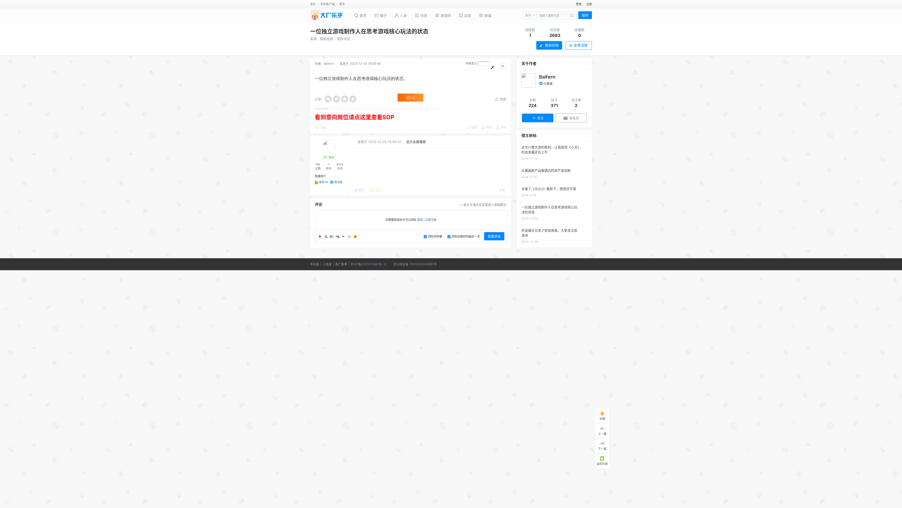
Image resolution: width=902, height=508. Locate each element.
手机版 (314, 264)
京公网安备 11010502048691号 (415, 264)
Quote (343, 236)
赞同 (361, 190)
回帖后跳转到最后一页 (466, 236)
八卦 (403, 15)
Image (331, 236)
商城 (487, 15)
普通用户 (320, 176)
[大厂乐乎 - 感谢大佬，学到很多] (327, 16)
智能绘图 (326, 39)
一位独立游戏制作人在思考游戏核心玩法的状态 (369, 31)
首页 (313, 4)
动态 (467, 15)
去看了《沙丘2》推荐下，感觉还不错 (548, 189)
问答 (423, 15)
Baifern (329, 63)
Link (337, 236)
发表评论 (494, 236)
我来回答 (552, 45)
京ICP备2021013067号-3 (367, 264)
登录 (579, 4)
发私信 (574, 118)
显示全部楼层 (416, 142)
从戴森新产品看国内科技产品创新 (546, 170)
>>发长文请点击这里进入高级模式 (482, 204)
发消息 (338, 182)
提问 (585, 15)
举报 (503, 99)
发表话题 (581, 45)
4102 (339, 164)
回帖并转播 (435, 236)
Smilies (355, 236)
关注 (540, 118)
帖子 (528, 15)
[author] (528, 80)
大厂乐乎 (341, 264)
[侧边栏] (502, 66)
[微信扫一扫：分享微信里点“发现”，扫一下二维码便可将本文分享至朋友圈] (328, 99)
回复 (323, 127)
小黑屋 (327, 264)
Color (325, 236)
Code (349, 236)
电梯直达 (471, 63)
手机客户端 (327, 4)
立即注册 (430, 220)
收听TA (323, 182)
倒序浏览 (343, 39)
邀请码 (445, 15)
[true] (572, 15)
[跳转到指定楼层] (492, 67)
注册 (589, 4)
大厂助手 (328, 157)
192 (317, 164)
